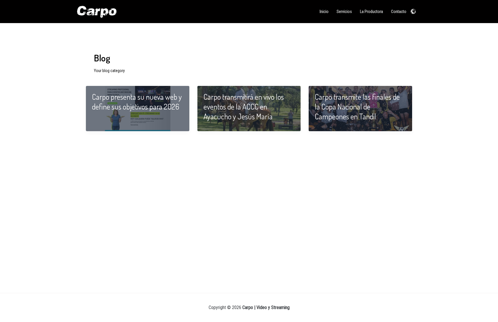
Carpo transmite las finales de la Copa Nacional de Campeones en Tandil (357, 106)
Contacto (398, 11)
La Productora (371, 11)
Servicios (344, 11)
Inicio (324, 11)
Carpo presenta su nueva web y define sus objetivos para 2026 (137, 101)
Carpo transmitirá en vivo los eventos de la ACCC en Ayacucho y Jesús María (243, 106)
